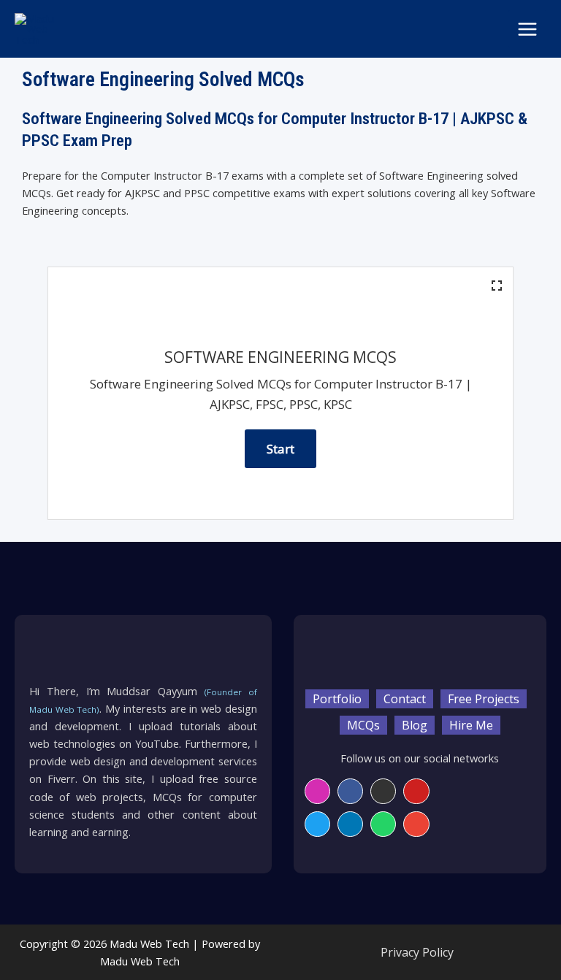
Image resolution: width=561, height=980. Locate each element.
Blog (414, 725)
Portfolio (337, 699)
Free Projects (483, 699)
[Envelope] (416, 824)
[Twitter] (317, 824)
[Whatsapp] (383, 824)
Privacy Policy (417, 952)
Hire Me (471, 725)
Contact (404, 699)
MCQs (363, 725)
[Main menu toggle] (527, 29)
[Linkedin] (350, 824)
